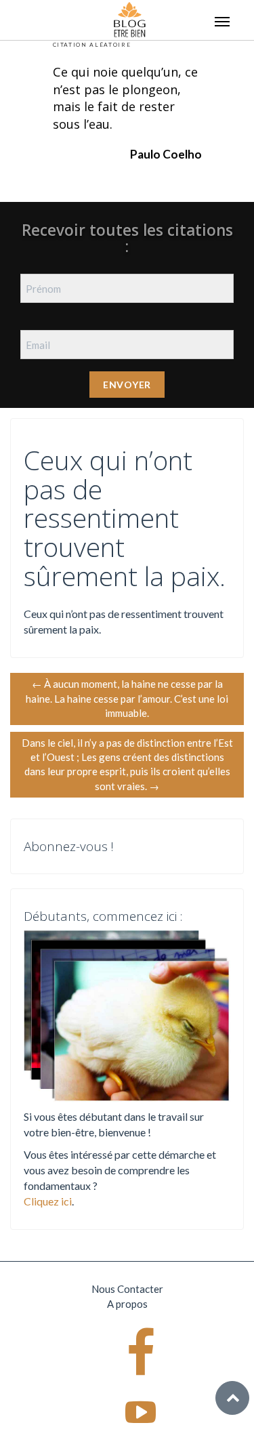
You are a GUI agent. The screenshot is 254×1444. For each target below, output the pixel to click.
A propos (127, 1304)
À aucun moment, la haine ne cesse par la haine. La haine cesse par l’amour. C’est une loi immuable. (127, 698)
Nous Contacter (127, 1289)
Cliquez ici (48, 1201)
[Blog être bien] (130, 18)
